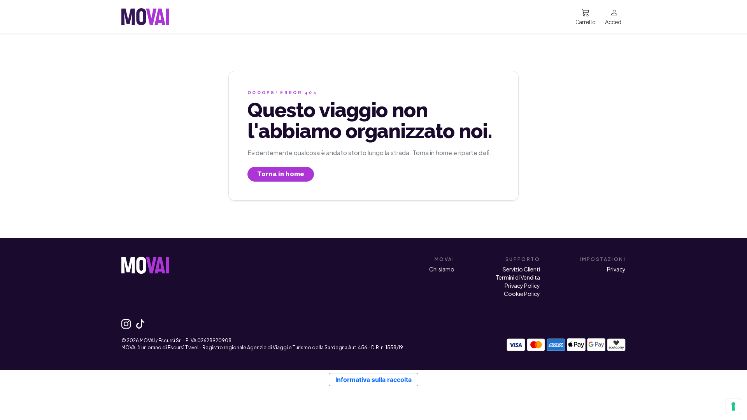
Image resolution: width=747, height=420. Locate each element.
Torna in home (280, 174)
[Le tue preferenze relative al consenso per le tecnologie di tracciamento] (733, 406)
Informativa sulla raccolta (373, 379)
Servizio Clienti (521, 269)
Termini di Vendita (518, 277)
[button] (614, 16)
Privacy (616, 269)
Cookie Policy (522, 293)
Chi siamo (441, 269)
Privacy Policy (522, 285)
